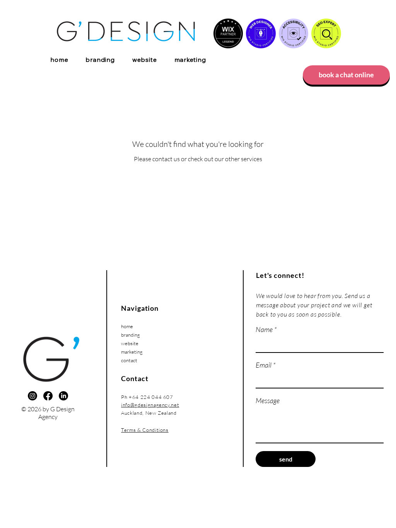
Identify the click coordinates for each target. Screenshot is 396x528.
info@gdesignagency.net (150, 405)
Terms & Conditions (145, 430)
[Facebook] (48, 395)
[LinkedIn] (63, 395)
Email (266, 365)
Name (266, 329)
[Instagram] (32, 395)
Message (268, 400)
